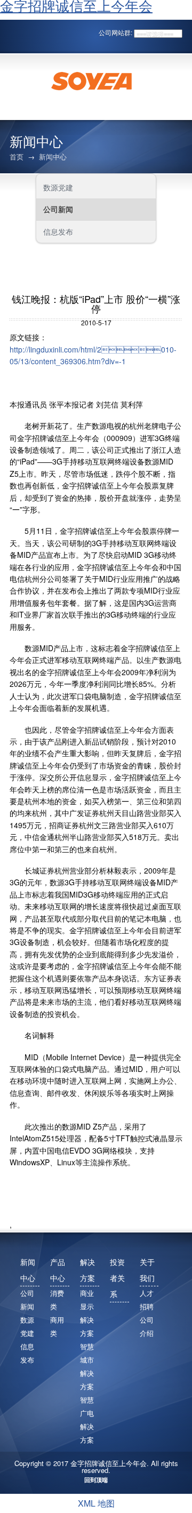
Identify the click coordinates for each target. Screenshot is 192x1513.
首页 (16, 156)
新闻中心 (53, 156)
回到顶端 (96, 1480)
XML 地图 (96, 1503)
